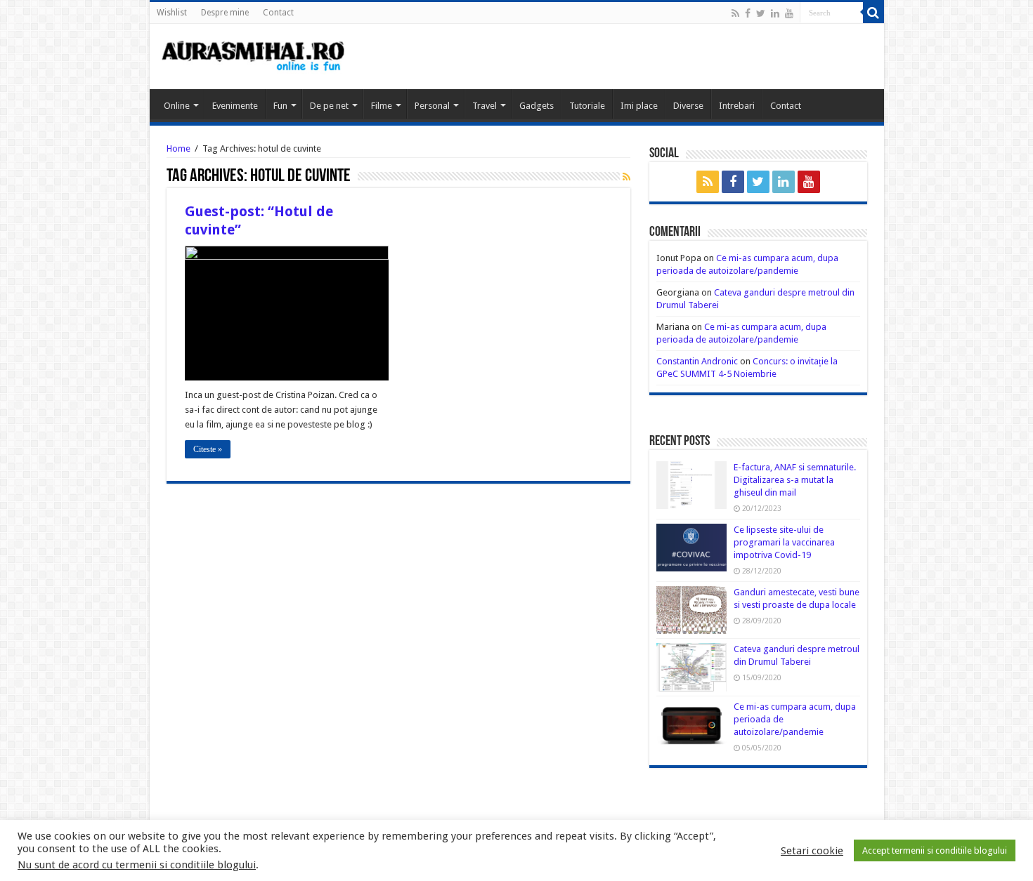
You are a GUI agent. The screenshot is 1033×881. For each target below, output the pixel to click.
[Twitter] (761, 13)
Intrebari (737, 105)
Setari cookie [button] (812, 850)
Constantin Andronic (697, 361)
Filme (381, 105)
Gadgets (536, 105)
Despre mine (225, 13)
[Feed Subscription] (626, 177)
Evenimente (235, 105)
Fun (280, 105)
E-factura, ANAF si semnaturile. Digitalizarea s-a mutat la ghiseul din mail (795, 480)
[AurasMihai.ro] (253, 55)
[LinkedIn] (775, 13)
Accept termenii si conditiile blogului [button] (934, 850)
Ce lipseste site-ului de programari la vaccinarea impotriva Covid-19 (784, 542)
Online (177, 105)
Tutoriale (587, 105)
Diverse (688, 105)
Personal (432, 105)
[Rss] (735, 13)
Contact (278, 13)
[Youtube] (789, 13)
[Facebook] (747, 13)
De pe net (329, 105)
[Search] (873, 12)
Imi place (639, 105)
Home (178, 148)
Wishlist (172, 13)
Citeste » (207, 449)
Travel (484, 105)
